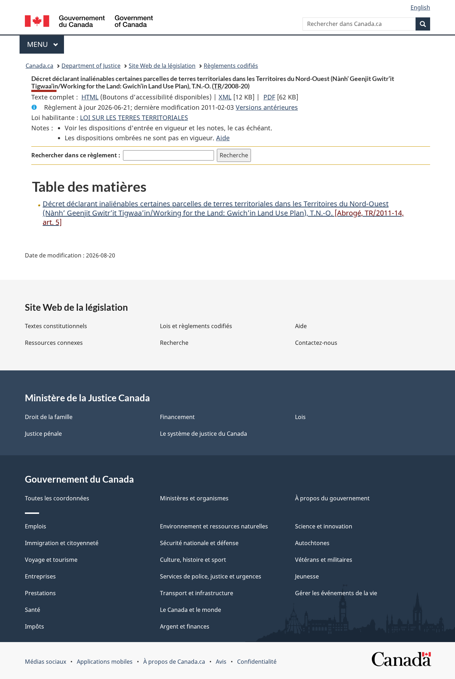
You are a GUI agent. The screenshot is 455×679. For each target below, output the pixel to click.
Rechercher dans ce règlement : (75, 155)
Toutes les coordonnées (57, 498)
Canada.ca (39, 66)
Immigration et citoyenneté (61, 543)
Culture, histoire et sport (193, 560)
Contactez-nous (316, 343)
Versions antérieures (267, 107)
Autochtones (312, 543)
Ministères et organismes (194, 498)
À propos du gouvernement (332, 498)
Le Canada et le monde (190, 610)
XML (225, 97)
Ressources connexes (54, 343)
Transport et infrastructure (196, 593)
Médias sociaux (45, 662)
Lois (300, 417)
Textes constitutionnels (56, 326)
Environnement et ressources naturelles (214, 526)
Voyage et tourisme (51, 560)
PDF (269, 97)
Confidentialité (257, 662)
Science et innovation (323, 526)
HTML (89, 97)
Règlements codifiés (231, 66)
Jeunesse (307, 576)
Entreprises (40, 576)
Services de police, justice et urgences (210, 576)
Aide (223, 138)
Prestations (40, 593)
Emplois (35, 526)
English (420, 7)
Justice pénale (43, 434)
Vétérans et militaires (323, 560)
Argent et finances (184, 626)
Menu (45, 44)
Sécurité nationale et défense (199, 543)
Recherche (174, 343)
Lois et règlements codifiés (196, 326)
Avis (221, 662)
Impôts (34, 626)
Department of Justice (91, 66)
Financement (177, 417)
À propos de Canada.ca (174, 662)
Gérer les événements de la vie (336, 593)
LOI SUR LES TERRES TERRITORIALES (134, 117)
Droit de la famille (49, 417)
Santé (32, 610)
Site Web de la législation (162, 66)
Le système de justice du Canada (203, 434)
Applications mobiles (105, 662)
